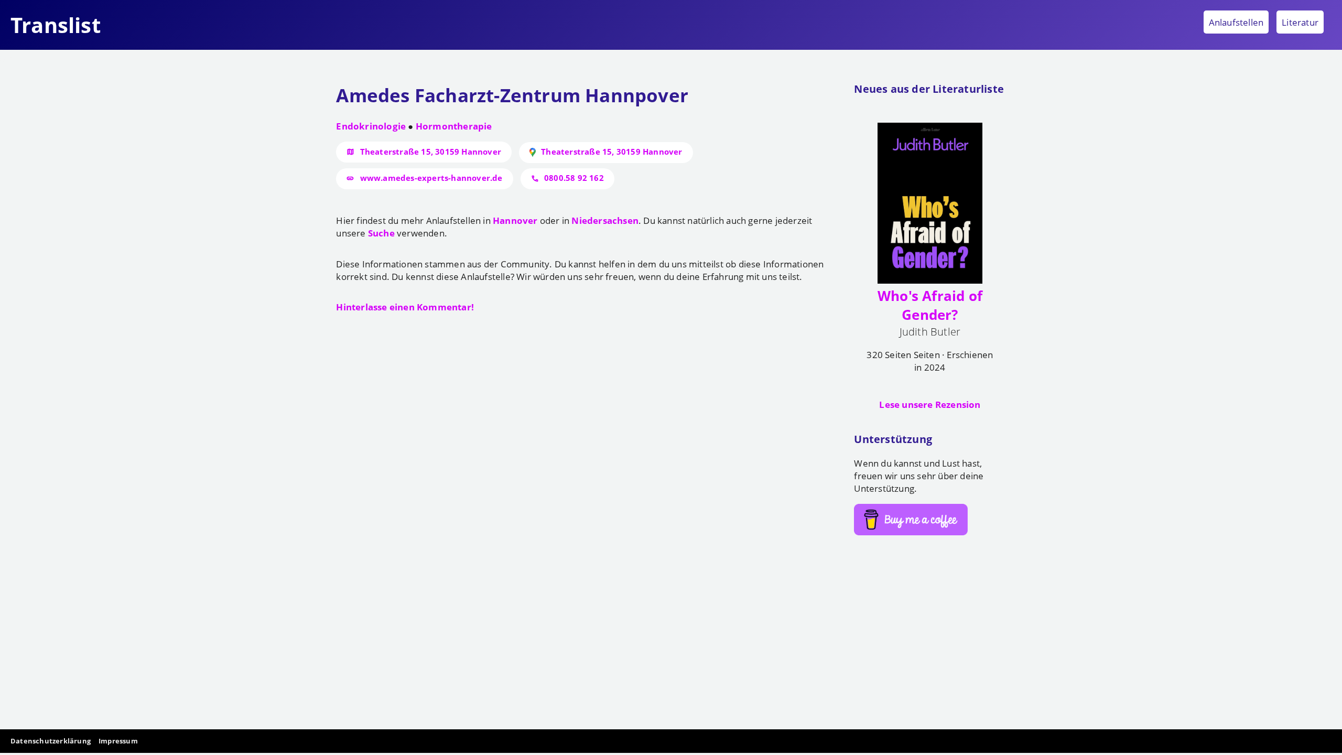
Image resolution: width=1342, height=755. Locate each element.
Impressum (118, 741)
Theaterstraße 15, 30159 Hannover (430, 151)
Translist (55, 24)
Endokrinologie (371, 126)
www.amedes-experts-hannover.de (431, 177)
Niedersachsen (604, 220)
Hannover (515, 220)
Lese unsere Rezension (929, 404)
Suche (381, 232)
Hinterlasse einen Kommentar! (405, 306)
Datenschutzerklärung (50, 741)
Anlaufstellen (1236, 22)
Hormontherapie (454, 126)
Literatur (1300, 22)
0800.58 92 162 (574, 177)
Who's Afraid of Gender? (930, 305)
